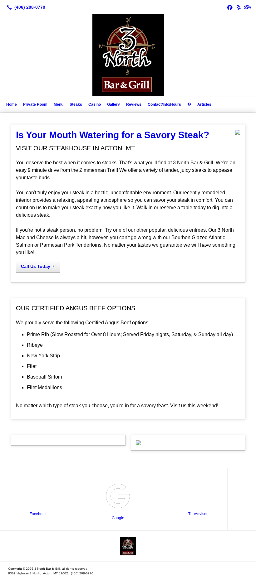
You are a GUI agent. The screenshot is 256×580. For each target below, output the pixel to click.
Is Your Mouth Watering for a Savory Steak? (112, 135)
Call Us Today (35, 266)
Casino (94, 104)
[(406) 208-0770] (24, 7)
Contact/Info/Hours (164, 104)
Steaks (76, 104)
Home (11, 104)
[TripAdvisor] (247, 7)
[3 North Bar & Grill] (128, 546)
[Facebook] (229, 7)
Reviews (133, 104)
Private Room (35, 104)
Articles (204, 104)
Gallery (113, 104)
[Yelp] (238, 7)
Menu (58, 104)
